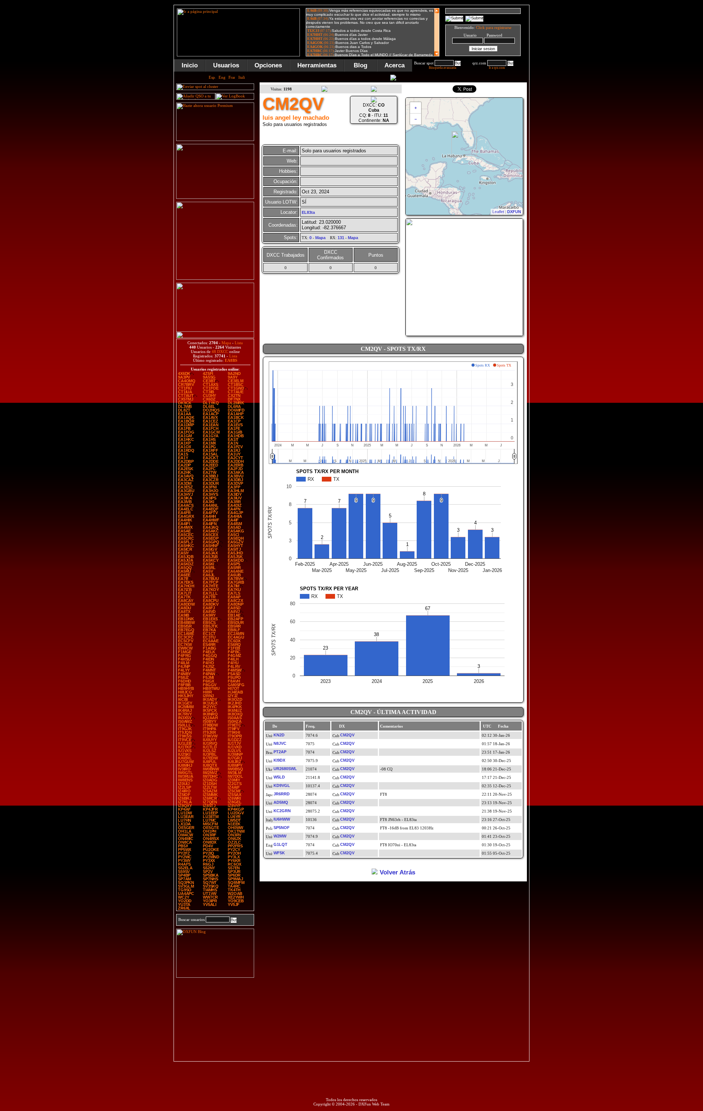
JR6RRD (282, 794)
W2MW (280, 836)
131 (341, 237)
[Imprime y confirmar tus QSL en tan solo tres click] (215, 278)
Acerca (394, 65)
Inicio (190, 65)
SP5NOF (282, 827)
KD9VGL (282, 785)
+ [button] (415, 107)
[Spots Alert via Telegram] (215, 197)
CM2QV (347, 735)
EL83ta (308, 212)
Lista (239, 343)
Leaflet (498, 211)
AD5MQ (281, 802)
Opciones (268, 65)
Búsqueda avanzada (442, 68)
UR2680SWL (285, 768)
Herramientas (316, 65)
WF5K (279, 853)
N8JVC (280, 743)
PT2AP (280, 752)
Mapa (226, 343)
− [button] (415, 119)
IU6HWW (282, 819)
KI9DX (279, 760)
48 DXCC (220, 351)
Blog (360, 65)
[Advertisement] (565, 115)
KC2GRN (282, 811)
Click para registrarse (494, 27)
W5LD (279, 777)
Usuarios (226, 65)
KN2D (279, 735)
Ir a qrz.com (497, 68)
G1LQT (280, 844)
